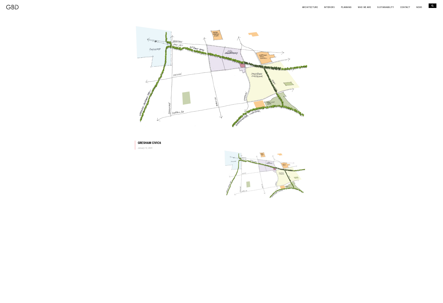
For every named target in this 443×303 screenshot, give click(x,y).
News (419, 7)
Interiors (329, 7)
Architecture (310, 7)
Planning (346, 7)
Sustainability (385, 7)
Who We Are (364, 7)
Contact (405, 7)
